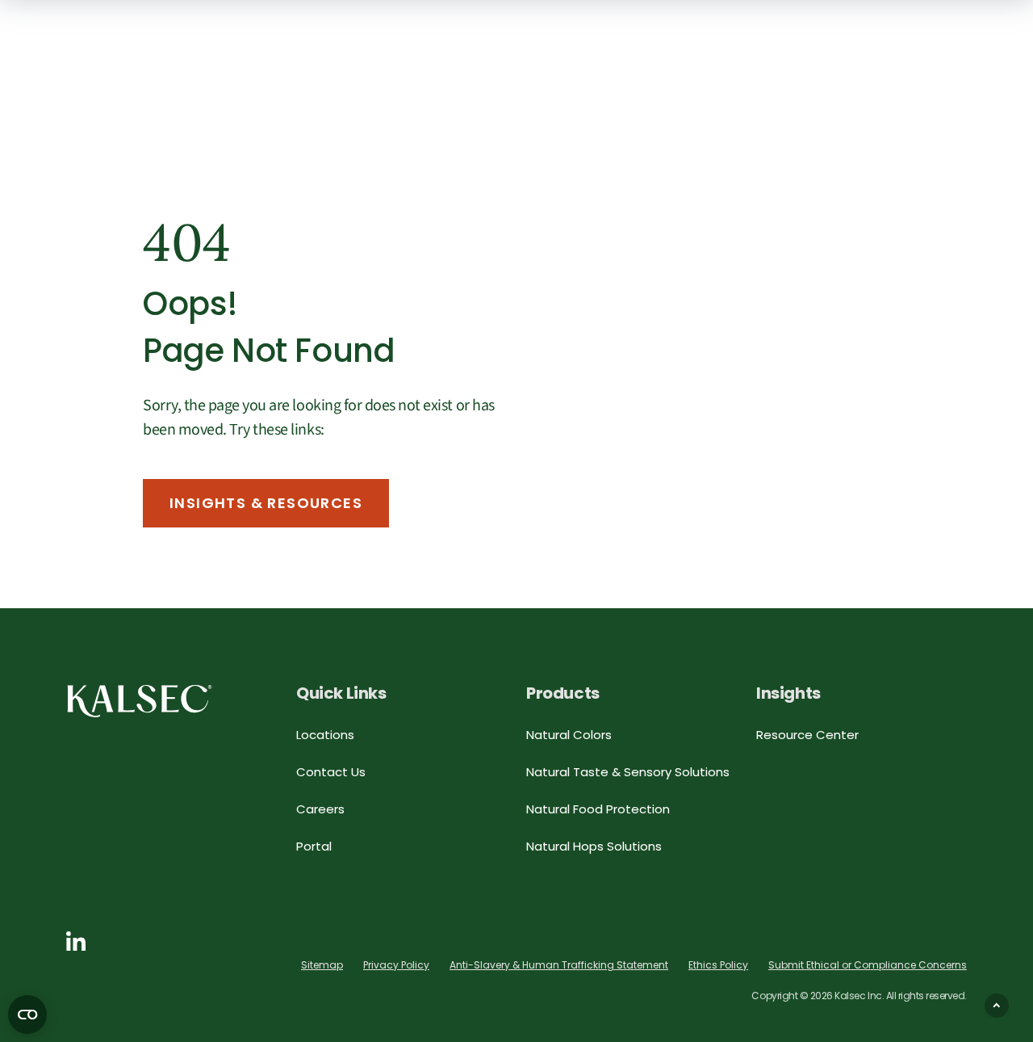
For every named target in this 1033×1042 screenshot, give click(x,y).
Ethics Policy (718, 965)
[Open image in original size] (139, 699)
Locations (325, 734)
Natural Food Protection (598, 808)
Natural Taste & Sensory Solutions (628, 771)
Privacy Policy (396, 965)
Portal (314, 846)
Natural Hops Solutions (594, 846)
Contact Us (331, 771)
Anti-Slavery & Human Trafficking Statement (559, 965)
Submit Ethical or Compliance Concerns (867, 965)
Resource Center (807, 734)
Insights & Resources (265, 503)
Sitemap (322, 965)
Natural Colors (569, 734)
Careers (320, 808)
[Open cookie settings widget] (27, 1014)
